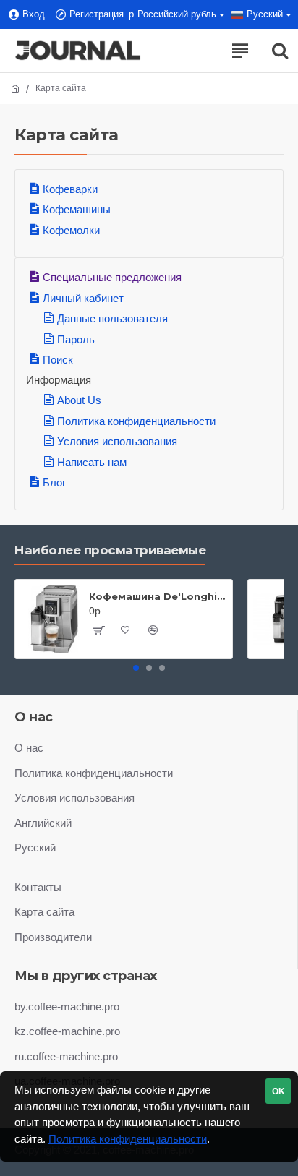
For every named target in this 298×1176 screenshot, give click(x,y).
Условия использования (117, 441)
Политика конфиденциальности (136, 421)
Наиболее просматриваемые (109, 550)
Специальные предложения (112, 277)
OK (278, 1091)
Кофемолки (71, 230)
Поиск (58, 359)
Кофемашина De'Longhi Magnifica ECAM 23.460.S (158, 596)
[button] (136, 668)
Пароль (76, 339)
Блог (54, 482)
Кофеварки (70, 189)
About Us (79, 400)
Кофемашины (77, 209)
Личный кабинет (83, 298)
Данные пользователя (112, 318)
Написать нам (92, 462)
